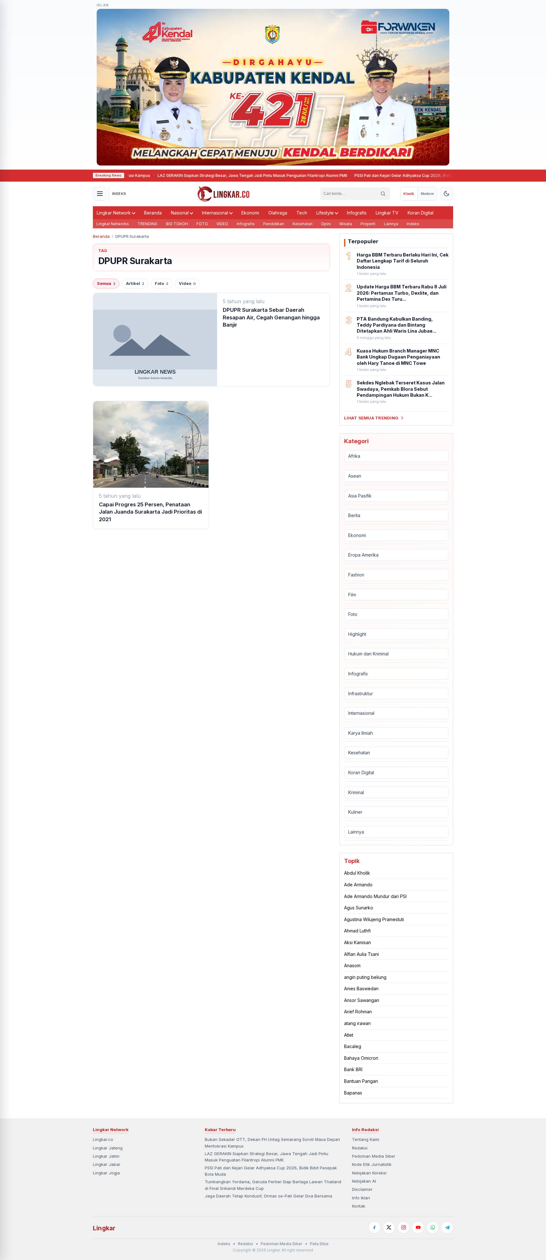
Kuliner (355, 812)
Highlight (357, 634)
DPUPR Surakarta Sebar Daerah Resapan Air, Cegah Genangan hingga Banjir (271, 317)
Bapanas (353, 1092)
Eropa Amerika (363, 555)
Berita (354, 515)
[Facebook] (374, 1227)
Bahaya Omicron (361, 1058)
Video (187, 283)
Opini (326, 223)
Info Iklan (361, 1197)
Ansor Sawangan (361, 1000)
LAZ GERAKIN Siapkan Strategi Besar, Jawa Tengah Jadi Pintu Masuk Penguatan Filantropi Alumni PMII (213, 175)
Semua (106, 283)
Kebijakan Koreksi (369, 1172)
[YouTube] (418, 1227)
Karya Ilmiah (360, 733)
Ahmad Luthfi (357, 930)
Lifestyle (325, 212)
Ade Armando (358, 884)
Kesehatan (302, 223)
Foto (161, 283)
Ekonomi (250, 212)
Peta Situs (319, 1243)
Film (352, 594)
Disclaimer (362, 1189)
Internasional (215, 212)
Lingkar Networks (112, 223)
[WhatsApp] (433, 1227)
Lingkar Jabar (106, 1164)
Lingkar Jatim (106, 1156)
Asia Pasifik (360, 495)
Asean (354, 476)
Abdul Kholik (357, 873)
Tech (301, 212)
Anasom (352, 965)
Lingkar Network (114, 212)
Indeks (413, 223)
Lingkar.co (103, 1139)
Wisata (345, 223)
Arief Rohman (358, 1011)
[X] (389, 1227)
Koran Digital (421, 212)
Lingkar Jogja (106, 1172)
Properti (368, 223)
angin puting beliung (365, 977)
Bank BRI (353, 1069)
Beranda (153, 212)
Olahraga (277, 212)
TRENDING (147, 223)
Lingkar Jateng (108, 1147)
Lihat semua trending (371, 417)
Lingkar (104, 1228)
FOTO (202, 223)
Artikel (135, 283)
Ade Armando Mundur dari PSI (375, 896)
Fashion (356, 574)
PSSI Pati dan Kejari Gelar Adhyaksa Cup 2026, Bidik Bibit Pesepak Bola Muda (387, 175)
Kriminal (356, 792)
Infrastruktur (360, 693)
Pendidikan (273, 223)
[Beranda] (223, 193)
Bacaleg (352, 1046)
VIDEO (222, 223)
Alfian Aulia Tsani (361, 954)
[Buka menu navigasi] (100, 194)
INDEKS (119, 193)
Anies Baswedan (361, 988)
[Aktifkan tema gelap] (446, 193)
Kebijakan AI (364, 1181)
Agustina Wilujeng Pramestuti (374, 919)
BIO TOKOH (177, 223)
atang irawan (357, 1023)
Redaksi (359, 1147)
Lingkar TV (387, 212)
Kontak (358, 1206)
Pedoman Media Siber (373, 1156)
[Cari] (383, 194)
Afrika (354, 456)
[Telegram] (447, 1227)
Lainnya (391, 223)
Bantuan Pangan (361, 1081)
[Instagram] (403, 1227)
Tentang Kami (365, 1139)
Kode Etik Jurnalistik (371, 1164)
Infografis (357, 212)
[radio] (408, 193)
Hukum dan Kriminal (368, 653)
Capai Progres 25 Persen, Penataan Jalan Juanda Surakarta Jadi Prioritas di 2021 (150, 511)
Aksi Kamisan (357, 942)
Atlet (348, 1035)
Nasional (180, 212)
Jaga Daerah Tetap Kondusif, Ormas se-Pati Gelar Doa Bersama (268, 1195)
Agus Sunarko (358, 907)
